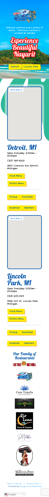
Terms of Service (14, 484)
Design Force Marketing (30, 486)
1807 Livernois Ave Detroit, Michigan (23, 167)
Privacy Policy (33, 484)
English (12, 494)
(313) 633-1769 (15, 296)
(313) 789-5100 (16, 160)
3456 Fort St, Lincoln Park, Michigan (22, 302)
